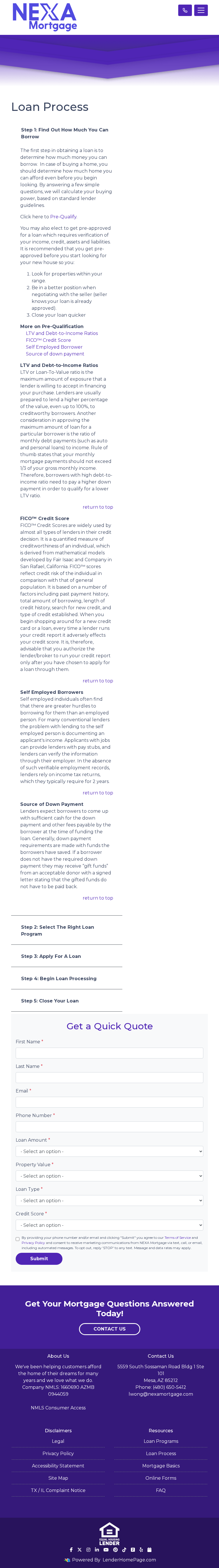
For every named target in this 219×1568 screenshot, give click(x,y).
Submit (39, 1258)
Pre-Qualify (63, 216)
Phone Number (35, 1115)
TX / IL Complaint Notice (58, 1490)
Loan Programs (161, 1441)
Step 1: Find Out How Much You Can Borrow (64, 133)
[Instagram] (88, 1549)
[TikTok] (124, 1549)
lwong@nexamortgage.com (161, 1394)
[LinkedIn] (97, 1549)
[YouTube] (106, 1549)
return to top (98, 507)
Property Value (35, 1164)
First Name (29, 1041)
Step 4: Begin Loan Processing (59, 978)
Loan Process (161, 1453)
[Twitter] (79, 1549)
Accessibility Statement (58, 1466)
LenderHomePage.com (129, 1560)
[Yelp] (141, 1549)
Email (23, 1091)
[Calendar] (149, 1549)
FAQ (161, 1490)
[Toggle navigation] (201, 10)
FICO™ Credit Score (48, 340)
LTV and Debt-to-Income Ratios (62, 333)
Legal (58, 1441)
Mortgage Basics (161, 1466)
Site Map (58, 1478)
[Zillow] (133, 1549)
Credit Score (31, 1214)
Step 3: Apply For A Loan (51, 956)
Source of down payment (55, 354)
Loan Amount (33, 1140)
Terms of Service (178, 1237)
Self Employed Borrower (54, 347)
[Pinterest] (115, 1549)
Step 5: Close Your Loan (50, 1001)
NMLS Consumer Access (58, 1408)
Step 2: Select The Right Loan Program (57, 930)
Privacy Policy (33, 1243)
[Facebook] (71, 1549)
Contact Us (110, 1329)
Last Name (29, 1066)
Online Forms (160, 1478)
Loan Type (29, 1189)
